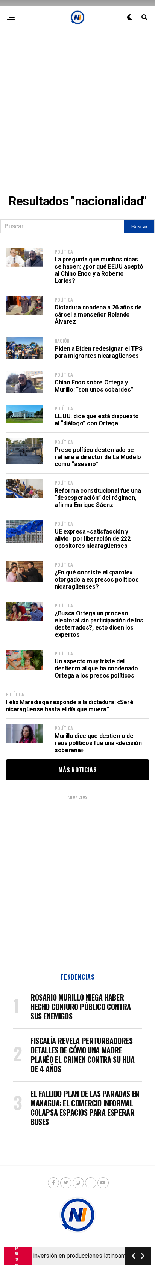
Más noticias (77, 769)
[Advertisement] (77, 105)
